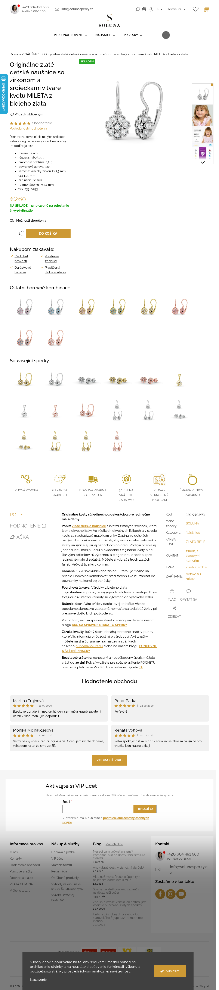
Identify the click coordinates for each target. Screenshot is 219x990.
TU (141, 667)
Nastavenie (38, 979)
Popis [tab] (16, 514)
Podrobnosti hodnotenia (28, 128)
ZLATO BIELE (195, 542)
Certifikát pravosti (21, 258)
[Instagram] (171, 894)
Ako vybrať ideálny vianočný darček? (118, 867)
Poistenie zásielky (52, 258)
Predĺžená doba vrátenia (55, 270)
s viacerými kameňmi (193, 556)
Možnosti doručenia (31, 220)
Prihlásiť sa (145, 808)
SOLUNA (192, 523)
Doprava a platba (21, 878)
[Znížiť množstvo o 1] (22, 236)
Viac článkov (114, 844)
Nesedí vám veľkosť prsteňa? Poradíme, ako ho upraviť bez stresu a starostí (119, 855)
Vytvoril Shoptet (199, 986)
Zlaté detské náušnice (89, 526)
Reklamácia (59, 871)
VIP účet (57, 858)
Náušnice (193, 533)
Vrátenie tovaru (20, 890)
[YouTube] (181, 894)
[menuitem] (70, 35)
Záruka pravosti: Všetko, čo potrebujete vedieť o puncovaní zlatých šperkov (119, 903)
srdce (202, 567)
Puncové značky (21, 871)
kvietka (191, 567)
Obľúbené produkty (65, 878)
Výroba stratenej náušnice (62, 897)
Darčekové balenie (23, 270)
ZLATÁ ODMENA (21, 884)
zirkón (190, 551)
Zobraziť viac (110, 760)
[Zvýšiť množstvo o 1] (22, 231)
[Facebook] (160, 894)
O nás (14, 852)
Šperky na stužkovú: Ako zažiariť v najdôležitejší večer (116, 891)
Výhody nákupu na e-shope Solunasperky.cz (67, 886)
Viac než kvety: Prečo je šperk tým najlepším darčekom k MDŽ (117, 878)
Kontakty (16, 858)
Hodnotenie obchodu (109, 681)
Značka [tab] (19, 536)
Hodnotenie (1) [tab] (28, 525)
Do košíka (48, 233)
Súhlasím (172, 971)
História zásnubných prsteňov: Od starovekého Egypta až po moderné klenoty (118, 918)
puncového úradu (89, 646)
